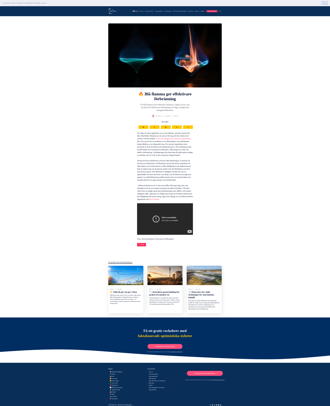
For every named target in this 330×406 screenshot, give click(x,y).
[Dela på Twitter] (143, 127)
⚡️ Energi (141, 244)
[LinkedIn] (217, 405)
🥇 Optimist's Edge (115, 389)
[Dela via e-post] (177, 127)
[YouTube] (219, 405)
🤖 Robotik (113, 392)
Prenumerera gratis (212, 11)
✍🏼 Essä (112, 376)
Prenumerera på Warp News (165, 346)
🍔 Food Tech (113, 378)
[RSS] (221, 405)
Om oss (141, 11)
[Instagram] (214, 405)
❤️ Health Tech (114, 385)
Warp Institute (152, 389)
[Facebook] (210, 405)
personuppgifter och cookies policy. (176, 351)
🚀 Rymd (112, 394)
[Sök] (221, 11)
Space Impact (113, 396)
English (135, 11)
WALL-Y (112, 289)
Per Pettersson (159, 116)
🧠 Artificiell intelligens (116, 371)
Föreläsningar (168, 11)
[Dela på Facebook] (154, 127)
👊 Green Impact (114, 380)
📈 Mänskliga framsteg (116, 387)
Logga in (202, 11)
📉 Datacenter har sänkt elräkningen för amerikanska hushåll (201, 295)
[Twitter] (212, 405)
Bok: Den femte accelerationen (179, 11)
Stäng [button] (324, 3)
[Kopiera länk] (188, 127)
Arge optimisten (159, 11)
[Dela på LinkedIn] (166, 127)
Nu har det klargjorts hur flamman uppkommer (173, 138)
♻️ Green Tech (114, 383)
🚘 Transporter (114, 398)
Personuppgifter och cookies (156, 387)
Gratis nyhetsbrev (149, 11)
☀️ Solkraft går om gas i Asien (123, 292)
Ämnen (196, 11)
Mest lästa (191, 11)
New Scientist (154, 199)
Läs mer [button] (44, 3)
